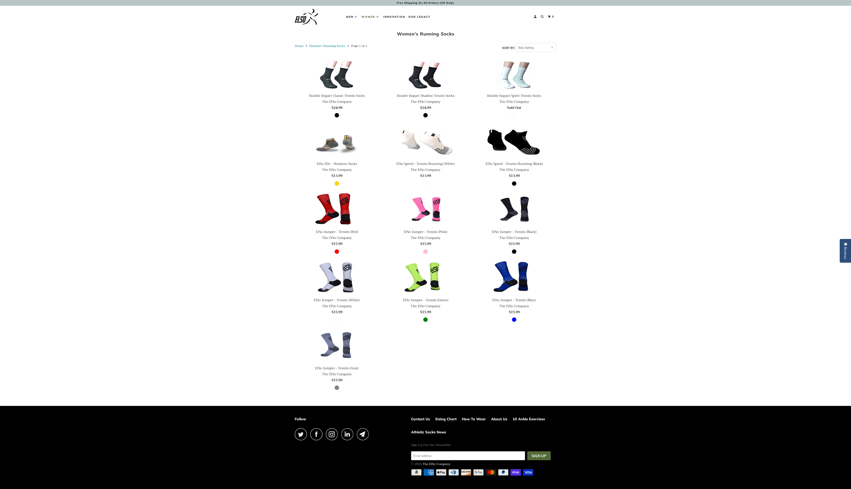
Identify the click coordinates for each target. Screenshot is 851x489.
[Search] (542, 16)
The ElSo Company (436, 464)
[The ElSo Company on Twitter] (302, 434)
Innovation (394, 16)
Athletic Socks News (428, 432)
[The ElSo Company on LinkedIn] (348, 434)
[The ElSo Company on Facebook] (317, 434)
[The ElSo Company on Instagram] (333, 434)
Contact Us (420, 419)
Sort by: (509, 47)
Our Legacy (419, 16)
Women (368, 16)
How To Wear (474, 419)
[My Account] (535, 16)
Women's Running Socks (327, 46)
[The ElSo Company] (317, 17)
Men (350, 16)
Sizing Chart (446, 419)
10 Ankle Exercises (529, 419)
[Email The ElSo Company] (364, 434)
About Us (499, 419)
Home (299, 46)
